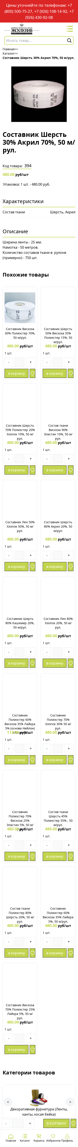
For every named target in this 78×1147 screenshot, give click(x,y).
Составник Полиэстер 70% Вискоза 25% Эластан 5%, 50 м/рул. (20, 820)
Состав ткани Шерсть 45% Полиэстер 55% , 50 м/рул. (58, 818)
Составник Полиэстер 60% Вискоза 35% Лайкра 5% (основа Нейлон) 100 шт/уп (20, 724)
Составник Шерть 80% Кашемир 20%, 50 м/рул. (19, 623)
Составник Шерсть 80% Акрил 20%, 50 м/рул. (58, 526)
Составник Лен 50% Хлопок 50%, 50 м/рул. (20, 526)
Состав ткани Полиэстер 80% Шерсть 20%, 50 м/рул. (20, 914)
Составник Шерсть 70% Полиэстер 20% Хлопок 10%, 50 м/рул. (20, 432)
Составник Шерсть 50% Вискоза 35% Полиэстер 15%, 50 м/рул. (58, 335)
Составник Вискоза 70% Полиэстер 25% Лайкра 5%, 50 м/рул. (20, 1011)
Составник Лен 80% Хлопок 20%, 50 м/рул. (58, 623)
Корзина (39, 1140)
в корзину (56, 1123)
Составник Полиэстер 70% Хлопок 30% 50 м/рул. (58, 721)
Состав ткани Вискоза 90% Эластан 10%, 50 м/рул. (58, 432)
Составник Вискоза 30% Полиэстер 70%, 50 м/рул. (20, 333)
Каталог (25, 1140)
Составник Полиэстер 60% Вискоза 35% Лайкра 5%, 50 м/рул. (58, 914)
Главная (11, 1140)
